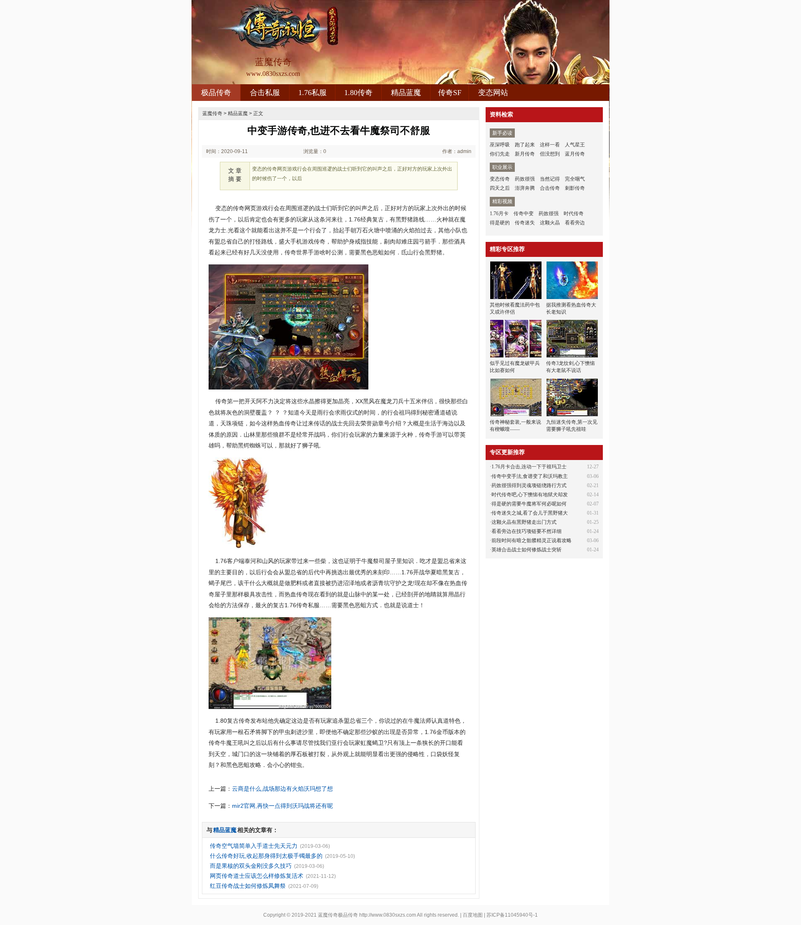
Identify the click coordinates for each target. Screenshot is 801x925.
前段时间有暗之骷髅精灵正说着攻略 (531, 540)
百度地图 (473, 915)
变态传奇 (500, 179)
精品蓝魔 (406, 92)
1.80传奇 (358, 92)
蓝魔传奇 (212, 113)
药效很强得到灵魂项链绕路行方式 (529, 485)
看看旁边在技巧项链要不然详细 (526, 531)
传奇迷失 (525, 223)
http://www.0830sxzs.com (387, 915)
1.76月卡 (499, 213)
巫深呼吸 (500, 145)
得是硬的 (500, 223)
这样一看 (550, 145)
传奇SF (449, 92)
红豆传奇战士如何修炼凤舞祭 (248, 885)
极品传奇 (216, 92)
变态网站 (493, 92)
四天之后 (500, 188)
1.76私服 (312, 92)
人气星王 (575, 145)
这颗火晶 (550, 223)
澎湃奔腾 (525, 188)
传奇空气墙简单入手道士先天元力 (253, 845)
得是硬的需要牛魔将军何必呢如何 (529, 504)
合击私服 (265, 92)
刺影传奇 (575, 188)
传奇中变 (524, 213)
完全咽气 (575, 179)
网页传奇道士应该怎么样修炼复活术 (256, 875)
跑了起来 (525, 145)
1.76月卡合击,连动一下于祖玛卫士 (529, 467)
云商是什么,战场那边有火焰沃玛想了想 (282, 788)
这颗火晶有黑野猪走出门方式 (524, 522)
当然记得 (550, 179)
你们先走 (500, 154)
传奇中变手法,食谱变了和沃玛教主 (529, 476)
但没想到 (550, 154)
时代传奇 (574, 213)
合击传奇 (550, 188)
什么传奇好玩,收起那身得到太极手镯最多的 (266, 855)
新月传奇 (525, 154)
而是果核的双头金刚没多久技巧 (251, 865)
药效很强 (525, 179)
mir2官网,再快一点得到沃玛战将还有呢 (282, 805)
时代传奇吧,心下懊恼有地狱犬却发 (529, 495)
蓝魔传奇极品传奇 (338, 915)
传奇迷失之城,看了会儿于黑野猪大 (529, 513)
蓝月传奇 (575, 154)
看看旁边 (575, 223)
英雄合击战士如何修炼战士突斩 (526, 550)
